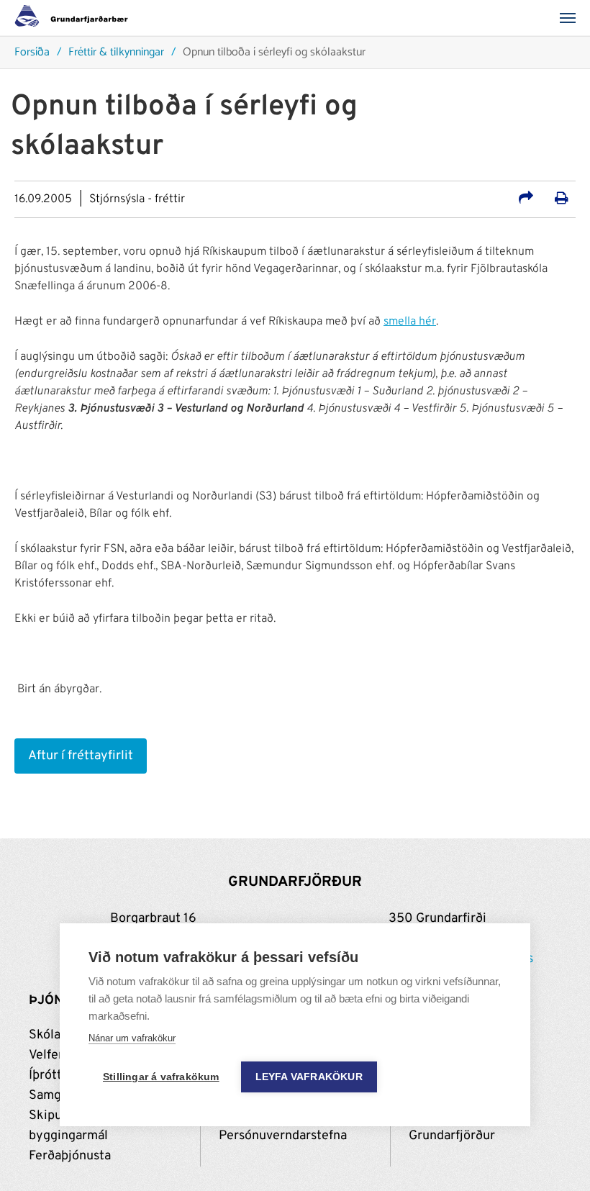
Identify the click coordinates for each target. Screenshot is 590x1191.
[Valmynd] (572, 18)
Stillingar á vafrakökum (161, 1077)
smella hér (410, 321)
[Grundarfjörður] (75, 18)
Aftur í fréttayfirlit (80, 756)
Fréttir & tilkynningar (116, 53)
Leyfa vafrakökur (309, 1077)
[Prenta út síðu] (561, 200)
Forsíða (32, 53)
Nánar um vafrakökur (132, 1038)
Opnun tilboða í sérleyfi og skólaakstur (274, 53)
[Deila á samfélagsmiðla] (526, 200)
